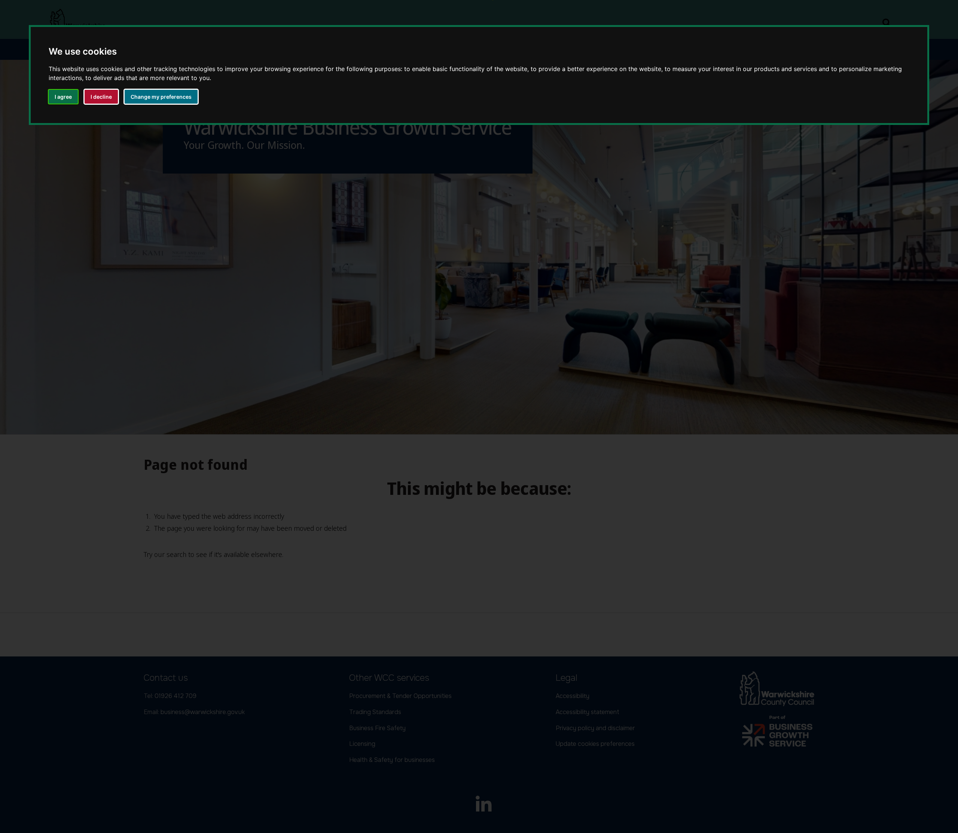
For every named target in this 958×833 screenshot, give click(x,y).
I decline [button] (101, 97)
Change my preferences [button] (161, 97)
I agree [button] (63, 97)
